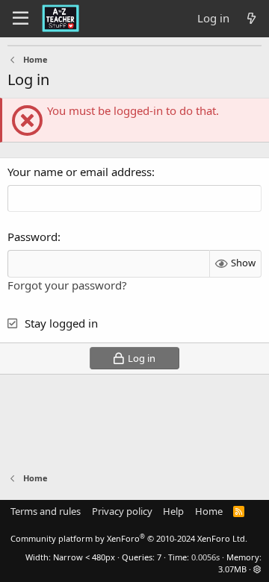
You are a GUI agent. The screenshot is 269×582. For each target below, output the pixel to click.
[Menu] (20, 18)
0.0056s (205, 557)
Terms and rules (45, 511)
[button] (257, 569)
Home (209, 511)
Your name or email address (79, 171)
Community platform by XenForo (128, 538)
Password (32, 236)
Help (173, 511)
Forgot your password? (67, 285)
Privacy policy (122, 511)
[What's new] (251, 18)
